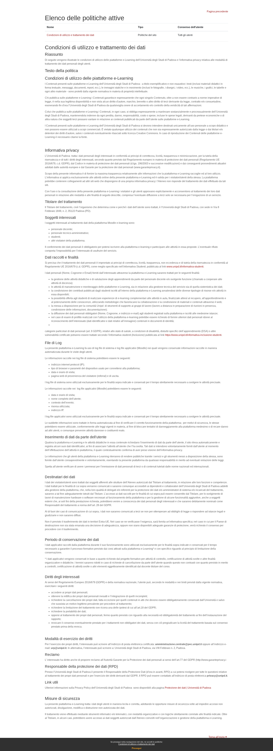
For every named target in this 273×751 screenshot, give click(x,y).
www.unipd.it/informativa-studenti (185, 266)
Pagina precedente (217, 11)
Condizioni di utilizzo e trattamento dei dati (136, 744)
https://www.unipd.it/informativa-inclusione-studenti (193, 335)
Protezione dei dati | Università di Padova (188, 687)
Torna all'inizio (217, 737)
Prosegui (136, 748)
